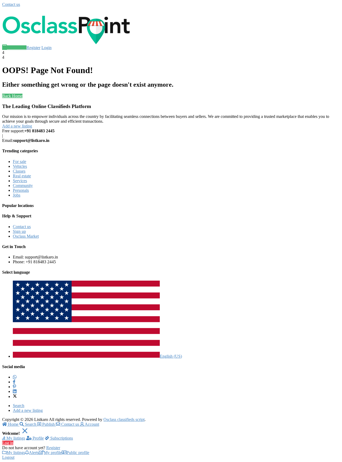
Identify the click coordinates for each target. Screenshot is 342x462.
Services (20, 180)
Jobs (16, 195)
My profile (53, 452)
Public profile (78, 452)
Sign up (19, 231)
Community (23, 185)
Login (46, 47)
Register (33, 47)
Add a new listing (17, 126)
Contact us (11, 4)
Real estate (22, 176)
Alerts (34, 452)
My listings (15, 438)
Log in (7, 443)
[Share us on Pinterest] (14, 386)
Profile (38, 438)
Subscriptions (61, 438)
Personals (21, 190)
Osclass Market (26, 236)
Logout (8, 457)
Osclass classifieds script (124, 419)
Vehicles (20, 166)
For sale (19, 161)
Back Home (12, 96)
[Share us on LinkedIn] (15, 391)
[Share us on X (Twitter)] (15, 396)
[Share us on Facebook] (14, 382)
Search (18, 405)
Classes (19, 171)
